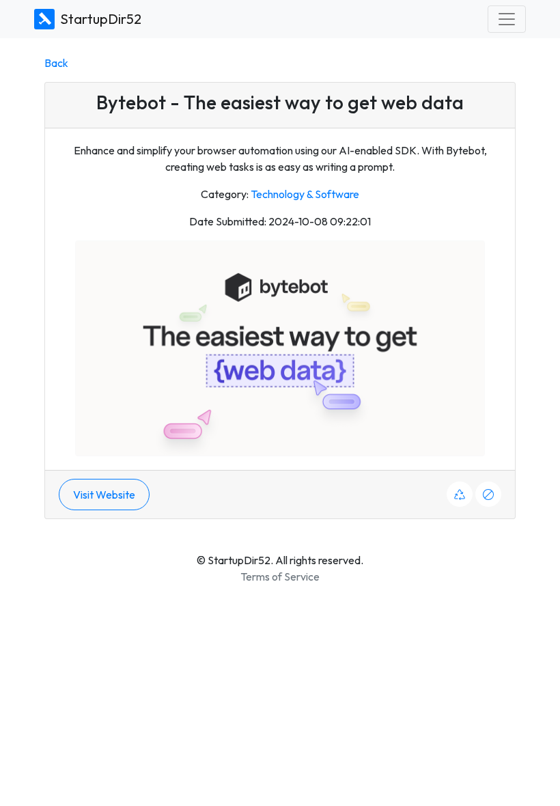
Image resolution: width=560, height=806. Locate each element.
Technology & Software (305, 194)
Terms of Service (280, 576)
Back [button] (56, 63)
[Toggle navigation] (507, 19)
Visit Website (104, 494)
